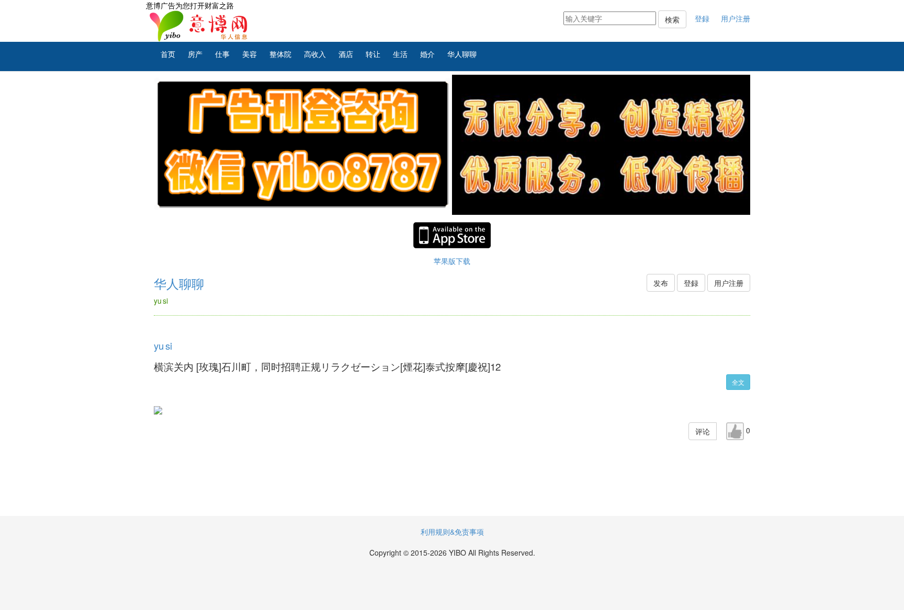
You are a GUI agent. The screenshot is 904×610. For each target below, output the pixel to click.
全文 (738, 381)
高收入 (315, 54)
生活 (400, 54)
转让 (373, 54)
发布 (660, 283)
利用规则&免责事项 (452, 531)
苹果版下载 (452, 261)
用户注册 (735, 18)
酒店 (345, 54)
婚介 (427, 54)
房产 (195, 54)
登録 (702, 18)
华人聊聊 (462, 54)
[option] (303, 145)
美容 (249, 54)
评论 (702, 431)
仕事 (222, 54)
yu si (163, 345)
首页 (168, 54)
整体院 (280, 54)
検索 (672, 19)
